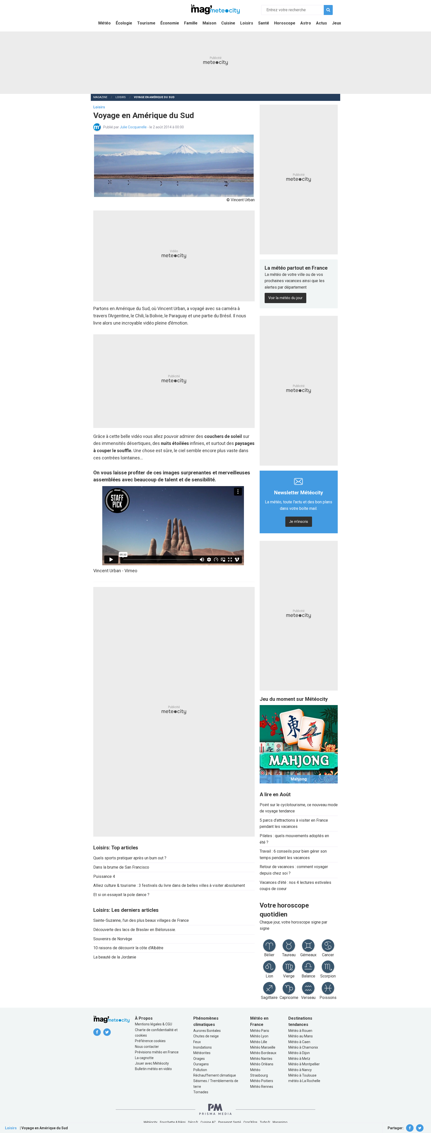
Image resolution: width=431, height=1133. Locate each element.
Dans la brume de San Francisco (121, 867)
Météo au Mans (300, 1036)
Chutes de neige (206, 1036)
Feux (197, 1042)
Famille (191, 23)
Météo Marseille (262, 1047)
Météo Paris (259, 1031)
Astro (305, 23)
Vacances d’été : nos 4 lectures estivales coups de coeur (295, 885)
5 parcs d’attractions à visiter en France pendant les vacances (294, 823)
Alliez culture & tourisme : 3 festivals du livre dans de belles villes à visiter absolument (169, 885)
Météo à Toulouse (302, 1075)
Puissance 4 (104, 876)
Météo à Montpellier (304, 1064)
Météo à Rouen (300, 1031)
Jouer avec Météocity (152, 1063)
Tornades (200, 1092)
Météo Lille (258, 1042)
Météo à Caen (299, 1042)
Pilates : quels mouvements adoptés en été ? (294, 839)
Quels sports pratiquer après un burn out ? (129, 858)
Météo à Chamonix (303, 1047)
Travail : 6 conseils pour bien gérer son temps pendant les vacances (293, 854)
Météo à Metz (299, 1059)
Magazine (100, 97)
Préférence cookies (150, 1041)
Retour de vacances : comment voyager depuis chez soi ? (294, 870)
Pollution (200, 1070)
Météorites (202, 1053)
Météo (104, 23)
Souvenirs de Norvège (112, 939)
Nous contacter (147, 1047)
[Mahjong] (299, 744)
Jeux (336, 23)
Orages (199, 1059)
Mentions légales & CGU (153, 1024)
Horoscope (284, 23)
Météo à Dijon (299, 1053)
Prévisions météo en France (157, 1052)
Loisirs (246, 23)
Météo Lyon (259, 1036)
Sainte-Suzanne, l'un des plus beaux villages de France (141, 920)
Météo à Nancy (300, 1070)
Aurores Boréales (207, 1031)
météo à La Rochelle (304, 1081)
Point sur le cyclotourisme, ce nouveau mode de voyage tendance (299, 808)
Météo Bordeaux (263, 1053)
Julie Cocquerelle (133, 127)
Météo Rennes (261, 1087)
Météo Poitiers (261, 1081)
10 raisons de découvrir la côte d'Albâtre (128, 947)
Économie (169, 23)
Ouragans (201, 1064)
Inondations (202, 1047)
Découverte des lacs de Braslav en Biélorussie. (134, 929)
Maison (209, 23)
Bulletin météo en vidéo (153, 1069)
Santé (263, 23)
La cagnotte (144, 1058)
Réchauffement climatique (214, 1075)
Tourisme (146, 23)
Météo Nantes (261, 1059)
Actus (321, 23)
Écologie (124, 23)
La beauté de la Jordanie (114, 957)
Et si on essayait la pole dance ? (121, 894)
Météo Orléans (261, 1064)
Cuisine (228, 23)
